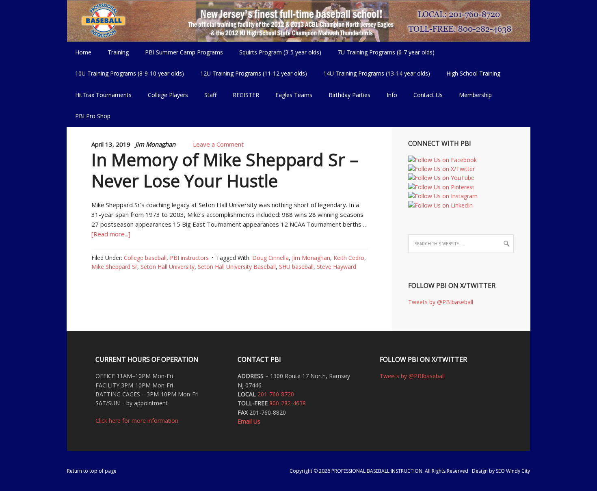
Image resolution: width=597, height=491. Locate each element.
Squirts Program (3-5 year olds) (280, 52)
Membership (475, 95)
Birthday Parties (349, 95)
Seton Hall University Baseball (237, 266)
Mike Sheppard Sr (114, 266)
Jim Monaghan (311, 258)
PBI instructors (189, 258)
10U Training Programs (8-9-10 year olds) (125, 73)
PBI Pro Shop (88, 116)
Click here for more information (136, 420)
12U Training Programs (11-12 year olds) (249, 73)
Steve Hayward (336, 266)
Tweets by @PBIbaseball (440, 302)
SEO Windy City (513, 470)
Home (83, 52)
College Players (168, 95)
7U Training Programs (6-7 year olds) (386, 52)
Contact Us (428, 95)
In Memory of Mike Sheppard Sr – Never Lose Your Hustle (225, 170)
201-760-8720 (275, 394)
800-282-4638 (287, 403)
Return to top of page (92, 470)
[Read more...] (110, 234)
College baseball (145, 258)
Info (388, 95)
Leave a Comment (218, 144)
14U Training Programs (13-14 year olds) (372, 73)
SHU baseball (296, 266)
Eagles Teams (289, 95)
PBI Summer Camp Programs (180, 52)
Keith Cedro (348, 258)
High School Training (469, 73)
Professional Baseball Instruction (298, 20)
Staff (210, 95)
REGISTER (246, 95)
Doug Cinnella (270, 258)
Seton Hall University (168, 266)
